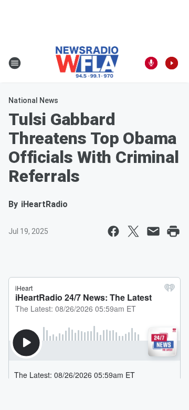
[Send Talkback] (151, 63)
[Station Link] (87, 63)
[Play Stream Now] (171, 63)
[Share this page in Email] (153, 231)
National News (33, 100)
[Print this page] (173, 231)
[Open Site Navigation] (14, 63)
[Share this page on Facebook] (113, 231)
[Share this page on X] (133, 231)
